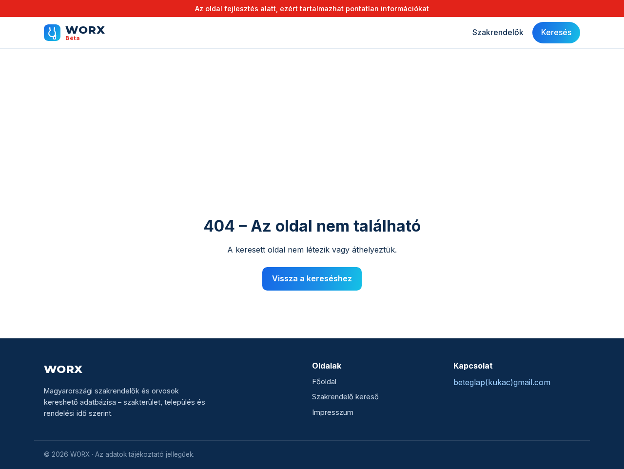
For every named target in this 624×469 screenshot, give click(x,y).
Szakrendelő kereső (345, 396)
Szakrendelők (498, 33)
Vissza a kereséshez (312, 278)
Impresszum (332, 412)
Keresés (556, 33)
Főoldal (324, 381)
